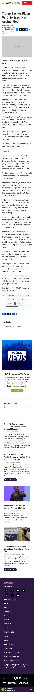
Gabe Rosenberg (8, 511)
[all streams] (31, 689)
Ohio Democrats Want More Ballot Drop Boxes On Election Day (16, 548)
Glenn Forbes (7, 432)
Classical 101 (8, 611)
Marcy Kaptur (12, 308)
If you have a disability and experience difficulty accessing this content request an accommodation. (16, 666)
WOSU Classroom (9, 620)
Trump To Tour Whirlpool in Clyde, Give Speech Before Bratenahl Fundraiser (15, 426)
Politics (10, 304)
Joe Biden (24, 299)
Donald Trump (24, 295)
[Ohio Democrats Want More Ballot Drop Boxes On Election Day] (17, 534)
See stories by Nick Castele (11, 327)
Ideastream (11, 295)
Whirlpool (20, 304)
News (5, 607)
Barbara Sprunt (8, 462)
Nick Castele (9, 29)
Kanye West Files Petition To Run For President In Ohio (16, 506)
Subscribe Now (17, 390)
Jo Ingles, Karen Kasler (10, 554)
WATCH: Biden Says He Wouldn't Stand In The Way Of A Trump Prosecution (17, 457)
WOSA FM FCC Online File (11, 656)
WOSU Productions (9, 624)
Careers (6, 636)
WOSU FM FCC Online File (11, 652)
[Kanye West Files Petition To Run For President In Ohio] (17, 493)
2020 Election (12, 299)
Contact (6, 640)
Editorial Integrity (9, 632)
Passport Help (8, 648)
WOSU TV (7, 616)
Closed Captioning (9, 644)
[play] (3, 690)
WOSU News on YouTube (17, 374)
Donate (28, 3)
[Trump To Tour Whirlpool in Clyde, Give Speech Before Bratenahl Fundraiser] (17, 413)
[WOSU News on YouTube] (17, 355)
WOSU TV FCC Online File (11, 660)
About (5, 628)
